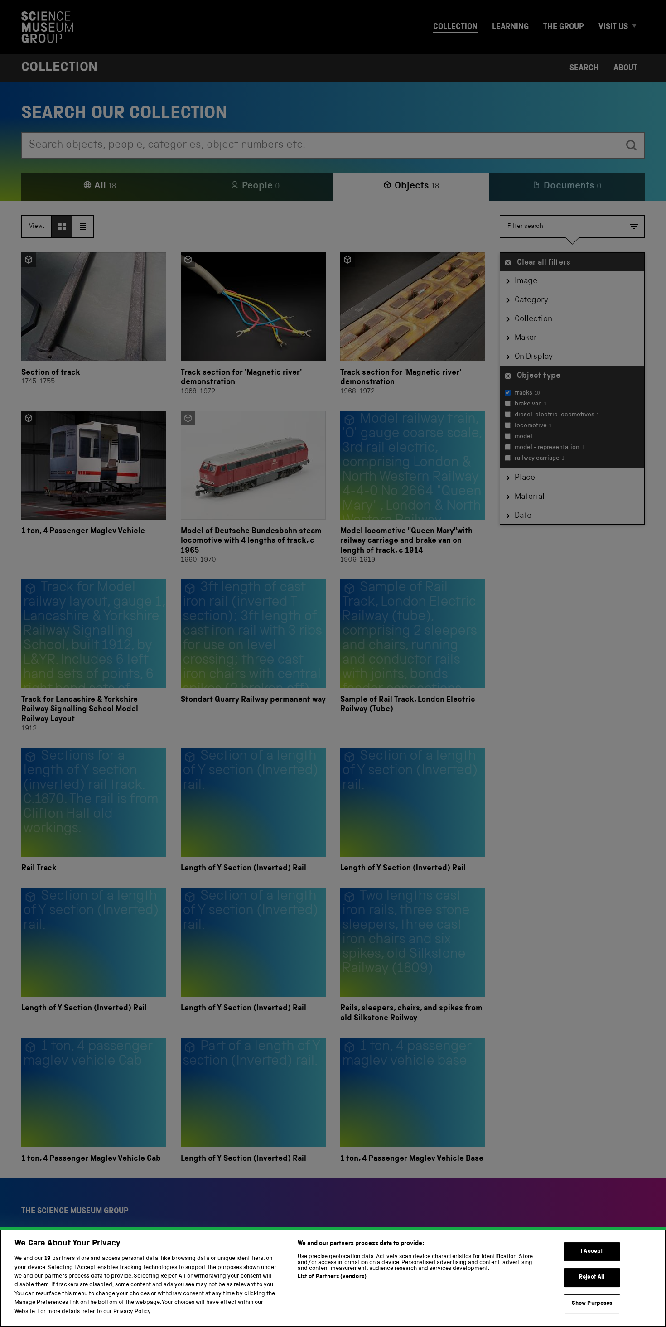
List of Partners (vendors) (332, 1277)
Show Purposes (592, 1304)
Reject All (592, 1277)
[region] (333, 1278)
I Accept (592, 1252)
